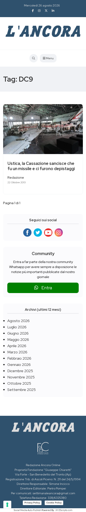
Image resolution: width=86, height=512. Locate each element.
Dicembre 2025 (20, 370)
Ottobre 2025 (19, 383)
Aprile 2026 (16, 345)
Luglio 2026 (17, 327)
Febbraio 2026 (19, 358)
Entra (45, 288)
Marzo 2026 (17, 352)
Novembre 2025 (21, 377)
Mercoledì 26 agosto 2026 (42, 5)
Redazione (16, 177)
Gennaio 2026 (19, 364)
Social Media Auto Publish (27, 510)
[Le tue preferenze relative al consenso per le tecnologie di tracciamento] (7, 505)
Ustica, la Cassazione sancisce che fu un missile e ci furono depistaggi (41, 166)
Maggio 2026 (18, 339)
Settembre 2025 (21, 389)
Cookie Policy (54, 502)
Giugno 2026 (18, 333)
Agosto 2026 (18, 320)
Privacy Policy (32, 502)
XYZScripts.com (64, 510)
